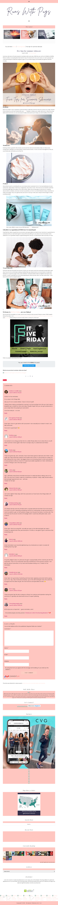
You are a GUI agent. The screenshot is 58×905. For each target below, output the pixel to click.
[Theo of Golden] (4, 855)
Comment (7, 629)
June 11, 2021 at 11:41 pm (15, 524)
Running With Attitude (29, 316)
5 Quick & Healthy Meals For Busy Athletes (29, 839)
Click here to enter (29, 365)
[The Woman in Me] (48, 855)
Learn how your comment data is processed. (34, 683)
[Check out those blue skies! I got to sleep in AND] (38, 898)
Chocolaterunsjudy (14, 603)
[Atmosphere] (13, 855)
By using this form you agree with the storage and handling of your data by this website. (26, 668)
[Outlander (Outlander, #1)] (45, 855)
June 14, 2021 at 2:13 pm (15, 590)
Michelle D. (12, 554)
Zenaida (7, 317)
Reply (5, 413)
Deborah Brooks (13, 488)
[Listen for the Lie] (51, 855)
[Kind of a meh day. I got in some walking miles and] (43, 898)
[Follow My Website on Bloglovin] (34, 706)
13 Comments (32, 53)
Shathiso (11, 435)
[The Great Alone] (30, 855)
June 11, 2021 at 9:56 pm (15, 490)
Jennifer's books (29, 849)
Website (6, 661)
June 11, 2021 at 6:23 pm (15, 471)
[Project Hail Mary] (19, 855)
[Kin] (10, 855)
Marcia (11, 539)
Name (6, 648)
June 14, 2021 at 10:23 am (16, 574)
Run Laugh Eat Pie (39, 316)
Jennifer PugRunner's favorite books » (47, 862)
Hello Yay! (39, 903)
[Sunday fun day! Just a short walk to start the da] (55, 898)
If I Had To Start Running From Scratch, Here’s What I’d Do (29, 832)
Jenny (10, 470)
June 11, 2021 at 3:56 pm (15, 419)
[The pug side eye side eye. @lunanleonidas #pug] (9, 898)
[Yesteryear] (33, 855)
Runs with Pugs (48, 316)
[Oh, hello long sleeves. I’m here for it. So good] (26, 898)
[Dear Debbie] (22, 855)
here (30, 227)
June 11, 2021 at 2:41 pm (15, 392)
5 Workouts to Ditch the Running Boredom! (36, 613)
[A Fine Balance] (24, 855)
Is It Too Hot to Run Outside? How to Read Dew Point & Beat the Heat (29, 841)
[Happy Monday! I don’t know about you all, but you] (49, 898)
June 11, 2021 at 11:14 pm (15, 504)
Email (6, 654)
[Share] (25, 376)
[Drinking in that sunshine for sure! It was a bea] (14, 898)
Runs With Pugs (29, 11)
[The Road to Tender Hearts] (4, 860)
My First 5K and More (19, 316)
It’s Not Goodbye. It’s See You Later (28, 837)
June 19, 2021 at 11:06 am (15, 605)
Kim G (10, 589)
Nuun (25, 111)
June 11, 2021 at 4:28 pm (15, 437)
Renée (11, 450)
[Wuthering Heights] (42, 855)
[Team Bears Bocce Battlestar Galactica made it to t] (3, 898)
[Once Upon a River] (39, 855)
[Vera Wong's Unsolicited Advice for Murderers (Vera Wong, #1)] (36, 855)
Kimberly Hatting (13, 503)
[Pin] (30, 376)
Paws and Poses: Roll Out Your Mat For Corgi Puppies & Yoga (29, 834)
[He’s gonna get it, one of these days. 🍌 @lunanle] (32, 898)
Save (5, 380)
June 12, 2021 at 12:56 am (15, 541)
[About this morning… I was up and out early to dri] (20, 898)
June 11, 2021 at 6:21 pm (15, 451)
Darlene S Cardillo (14, 391)
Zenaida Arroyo (13, 572)
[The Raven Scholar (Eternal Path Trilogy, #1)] (7, 860)
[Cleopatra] (16, 855)
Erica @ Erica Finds (14, 418)
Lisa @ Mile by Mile (14, 523)
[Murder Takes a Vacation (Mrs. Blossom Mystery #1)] (10, 860)
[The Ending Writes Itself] (27, 855)
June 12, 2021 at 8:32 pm (15, 556)
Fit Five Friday (15, 312)
